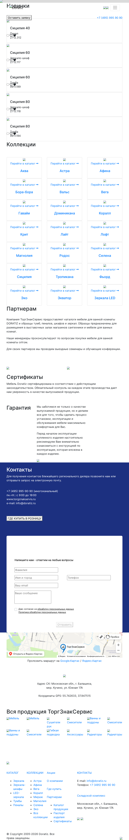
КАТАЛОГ (13, 772)
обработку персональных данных (55, 609)
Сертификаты (63, 821)
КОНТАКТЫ (84, 772)
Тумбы (17, 801)
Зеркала (18, 780)
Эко (24, 298)
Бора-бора (24, 192)
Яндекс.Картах (92, 660)
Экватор (64, 298)
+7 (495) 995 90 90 (109, 17)
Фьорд (104, 277)
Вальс (64, 192)
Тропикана (64, 277)
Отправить (64, 624)
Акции (51, 772)
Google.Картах (69, 660)
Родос (64, 256)
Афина (105, 171)
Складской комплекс (91, 795)
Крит (24, 234)
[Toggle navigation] (115, 7)
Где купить (54, 789)
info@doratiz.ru (96, 780)
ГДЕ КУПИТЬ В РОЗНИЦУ (24, 518)
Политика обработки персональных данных (42, 612)
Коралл (105, 213)
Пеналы (18, 805)
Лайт (65, 234)
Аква (24, 171)
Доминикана (64, 213)
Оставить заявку (19, 17)
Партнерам (54, 797)
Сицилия (24, 277)
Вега (105, 192)
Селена (105, 256)
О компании (55, 780)
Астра (65, 171)
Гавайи (24, 213)
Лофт (105, 234)
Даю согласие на (46, 611)
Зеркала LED (104, 298)
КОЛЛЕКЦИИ (35, 772)
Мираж (38, 797)
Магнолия (24, 256)
